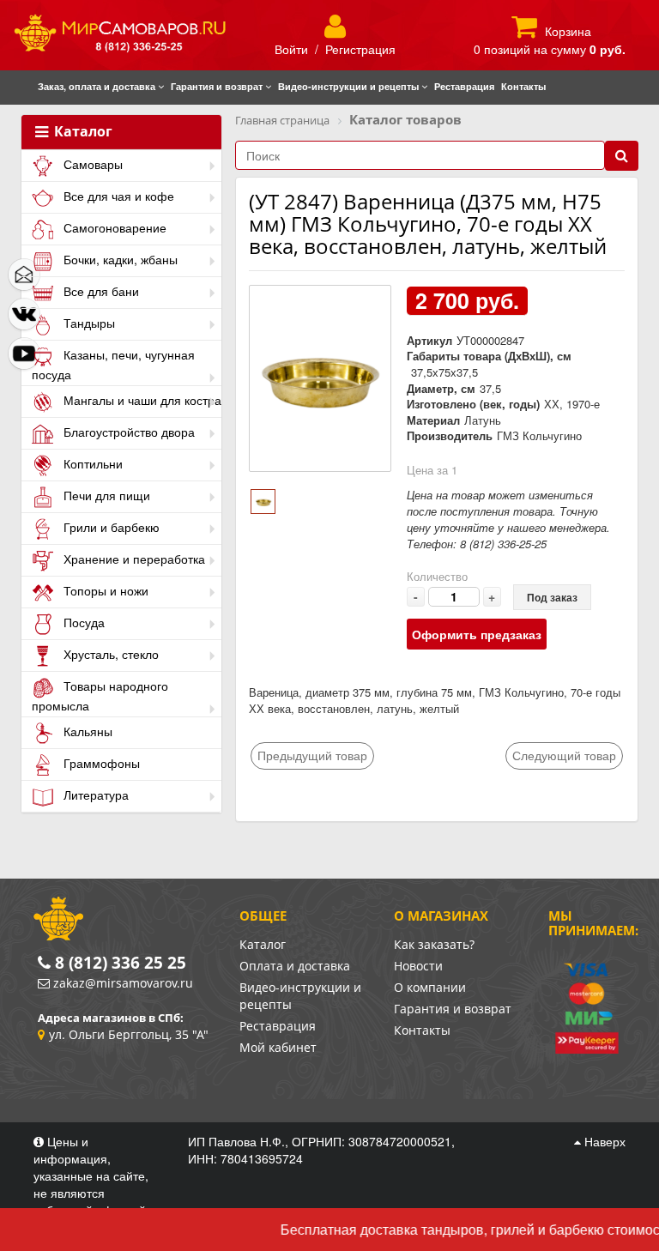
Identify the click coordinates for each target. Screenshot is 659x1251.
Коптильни (91, 463)
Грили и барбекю (110, 526)
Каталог (81, 132)
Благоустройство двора (127, 431)
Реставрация (277, 1026)
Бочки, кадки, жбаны (119, 259)
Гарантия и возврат (452, 1008)
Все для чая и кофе (117, 195)
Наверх (603, 1141)
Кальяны (86, 731)
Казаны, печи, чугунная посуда (113, 364)
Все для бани (99, 290)
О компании (430, 987)
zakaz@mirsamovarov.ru (123, 983)
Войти (291, 48)
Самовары (91, 163)
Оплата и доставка (294, 966)
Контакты (422, 1030)
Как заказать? (434, 944)
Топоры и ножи (104, 590)
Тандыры (87, 322)
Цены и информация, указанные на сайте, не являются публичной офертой (91, 1175)
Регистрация (360, 48)
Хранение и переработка (132, 558)
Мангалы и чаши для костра (140, 399)
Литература (94, 794)
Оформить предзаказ (476, 634)
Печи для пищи (105, 495)
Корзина (568, 30)
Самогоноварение (113, 227)
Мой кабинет (278, 1047)
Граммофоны (100, 762)
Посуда (82, 622)
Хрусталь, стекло (109, 653)
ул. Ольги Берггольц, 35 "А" (129, 1034)
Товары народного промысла (100, 695)
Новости (418, 966)
